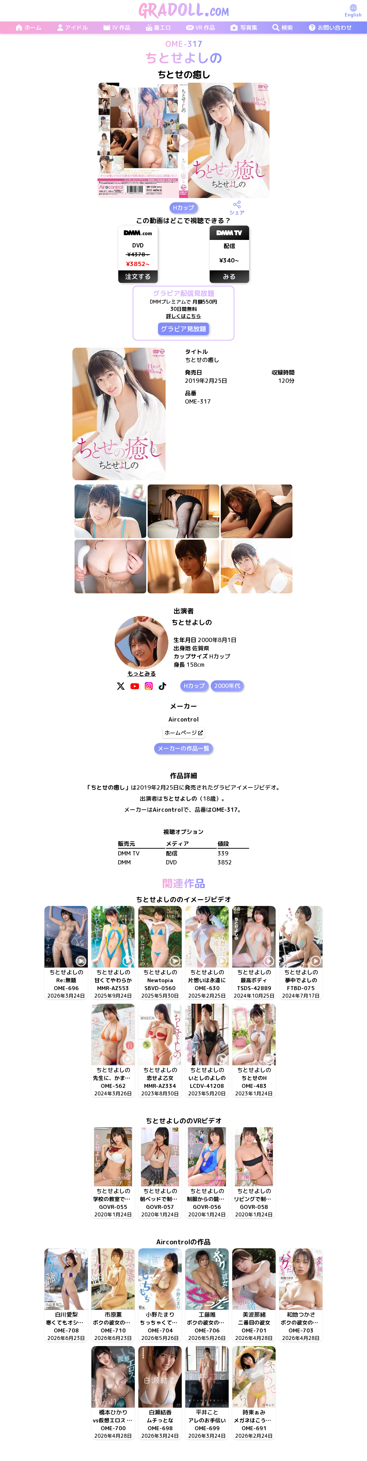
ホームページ (181, 733)
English (353, 14)
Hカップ (183, 208)
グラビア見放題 (183, 328)
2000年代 (227, 686)
